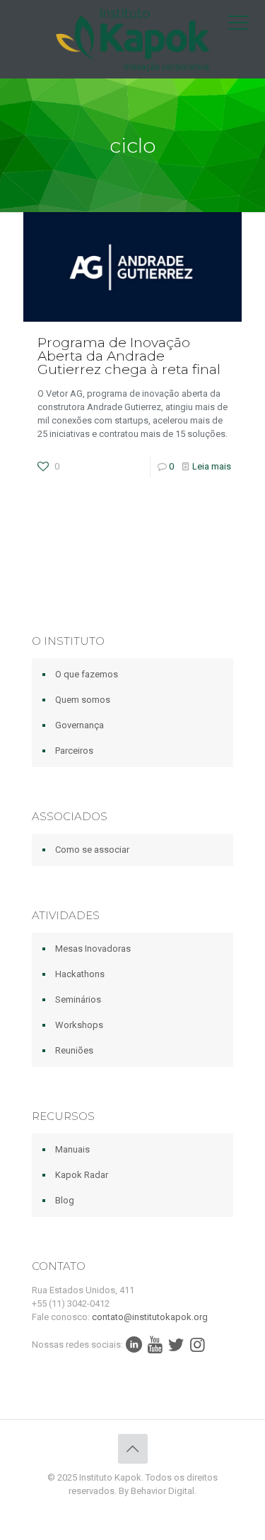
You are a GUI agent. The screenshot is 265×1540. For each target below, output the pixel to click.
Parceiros (74, 750)
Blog (64, 1200)
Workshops (79, 1025)
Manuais (72, 1149)
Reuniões (74, 1050)
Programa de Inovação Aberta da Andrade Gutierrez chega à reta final (128, 356)
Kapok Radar (81, 1174)
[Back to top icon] (133, 1449)
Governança (79, 725)
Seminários (78, 999)
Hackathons (80, 974)
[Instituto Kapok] (132, 39)
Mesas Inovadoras (93, 948)
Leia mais (211, 466)
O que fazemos (86, 674)
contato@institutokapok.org (150, 1317)
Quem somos (82, 699)
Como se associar (92, 849)
